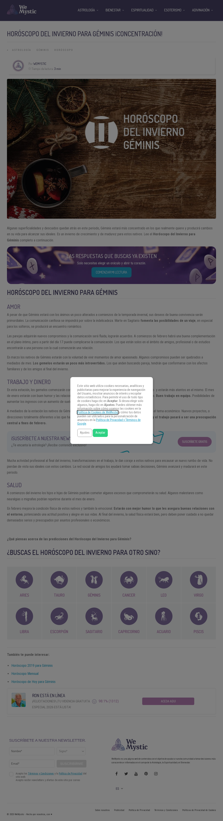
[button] (84, 433)
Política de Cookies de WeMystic (97, 412)
